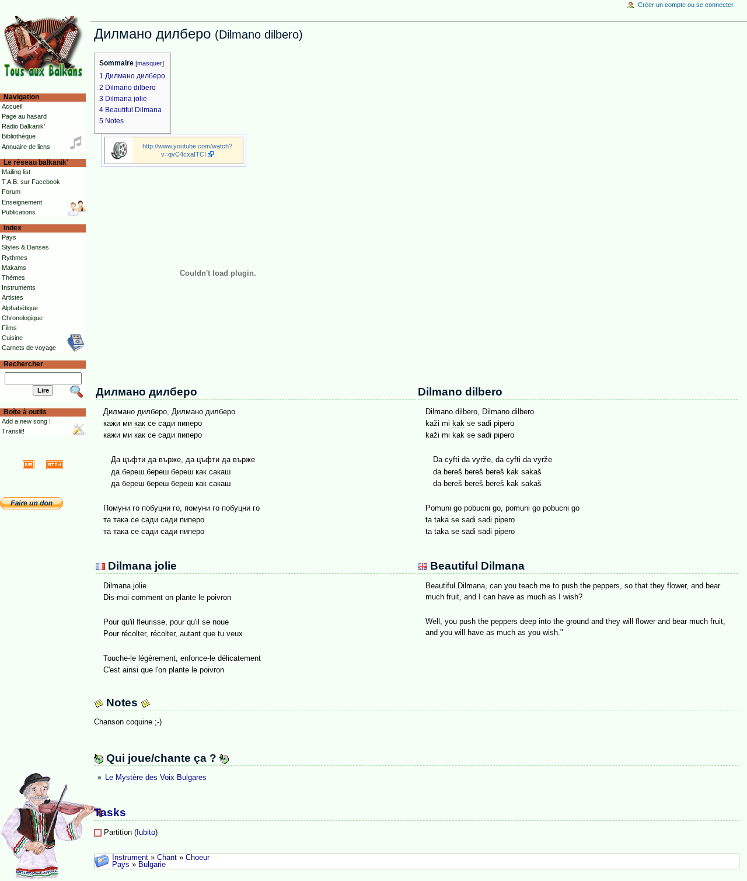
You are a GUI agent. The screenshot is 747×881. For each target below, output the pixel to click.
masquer (149, 63)
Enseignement (22, 202)
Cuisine (12, 337)
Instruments (19, 287)
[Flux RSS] (28, 464)
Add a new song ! (26, 421)
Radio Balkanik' (23, 126)
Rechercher (23, 363)
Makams (14, 267)
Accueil (12, 106)
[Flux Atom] (54, 464)
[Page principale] (45, 45)
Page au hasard (24, 116)
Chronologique (22, 317)
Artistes (12, 297)
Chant (167, 858)
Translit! (13, 431)
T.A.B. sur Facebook (31, 181)
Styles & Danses (25, 247)
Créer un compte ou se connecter (686, 4)
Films (9, 327)
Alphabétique (20, 307)
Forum (11, 191)
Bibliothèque (19, 136)
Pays (121, 865)
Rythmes (14, 257)
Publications (19, 212)
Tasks (110, 812)
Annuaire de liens (26, 146)
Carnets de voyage (29, 347)
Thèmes (13, 277)
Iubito (146, 832)
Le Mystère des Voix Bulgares (156, 778)
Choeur (198, 858)
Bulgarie (152, 865)
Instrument (130, 858)
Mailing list (16, 171)
